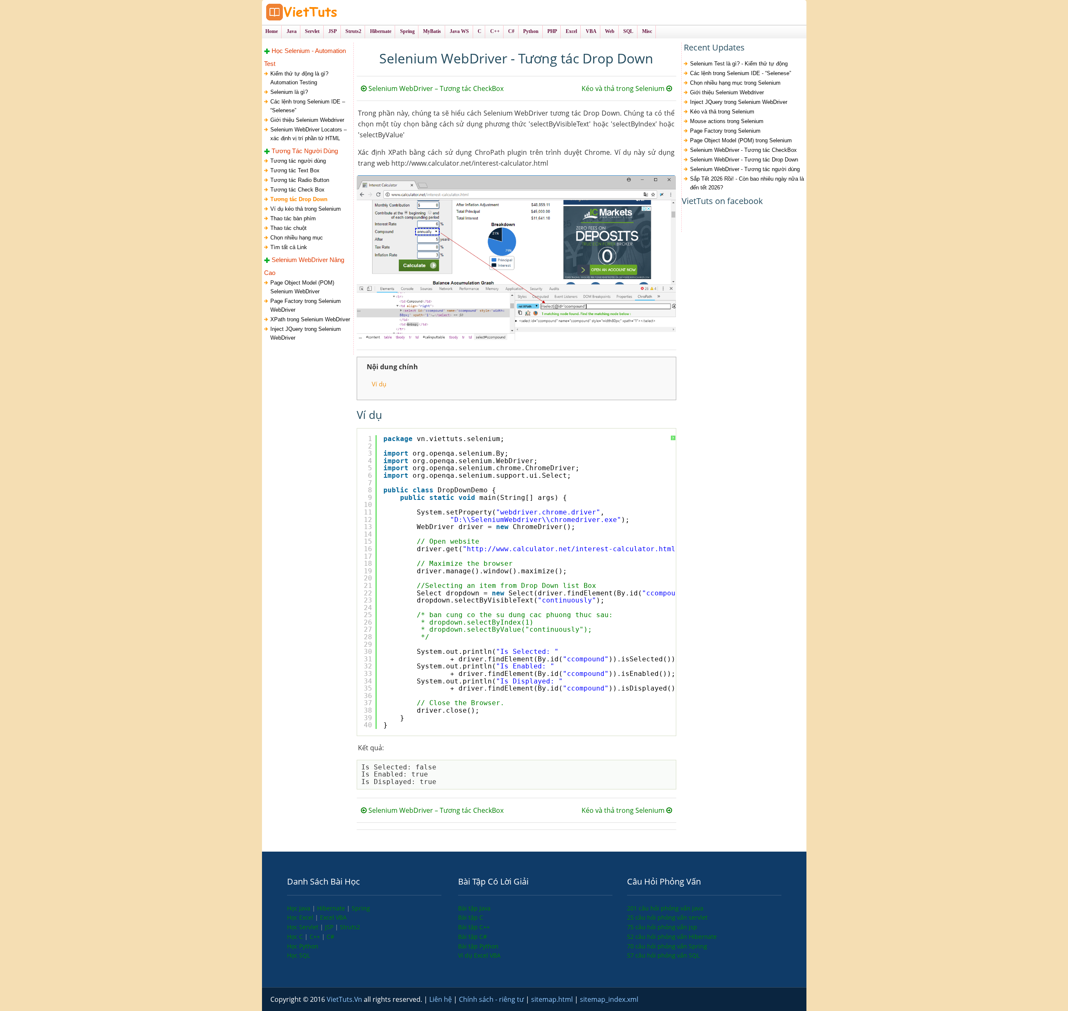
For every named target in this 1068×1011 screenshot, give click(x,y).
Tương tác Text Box (295, 170)
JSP (330, 927)
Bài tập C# (472, 936)
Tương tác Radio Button (299, 180)
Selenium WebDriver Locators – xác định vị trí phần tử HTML (308, 133)
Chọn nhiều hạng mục (296, 237)
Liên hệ (441, 999)
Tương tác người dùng (298, 161)
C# (330, 936)
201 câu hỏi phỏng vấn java (665, 908)
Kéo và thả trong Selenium (624, 88)
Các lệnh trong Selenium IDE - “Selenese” (740, 73)
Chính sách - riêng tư (492, 999)
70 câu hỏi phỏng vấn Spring (667, 946)
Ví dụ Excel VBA (479, 955)
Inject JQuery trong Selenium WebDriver (305, 333)
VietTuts (333, 12)
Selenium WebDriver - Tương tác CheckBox (743, 150)
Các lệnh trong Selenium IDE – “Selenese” (307, 105)
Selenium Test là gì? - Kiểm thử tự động (739, 64)
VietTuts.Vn (345, 999)
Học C (296, 936)
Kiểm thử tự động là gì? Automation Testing (299, 78)
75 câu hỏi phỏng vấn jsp (662, 927)
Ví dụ (379, 384)
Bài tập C (470, 917)
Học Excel (301, 917)
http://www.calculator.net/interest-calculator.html (571, 549)
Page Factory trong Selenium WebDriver (305, 305)
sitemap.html (552, 999)
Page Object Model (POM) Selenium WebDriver (302, 287)
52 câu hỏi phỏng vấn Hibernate (672, 936)
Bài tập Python (478, 946)
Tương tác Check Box (297, 190)
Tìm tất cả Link (288, 247)
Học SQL (298, 955)
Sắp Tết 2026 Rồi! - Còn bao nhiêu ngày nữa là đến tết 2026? (747, 183)
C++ (316, 936)
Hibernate (332, 908)
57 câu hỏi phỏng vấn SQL (663, 955)
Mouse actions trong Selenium (726, 121)
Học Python (302, 946)
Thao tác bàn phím (293, 218)
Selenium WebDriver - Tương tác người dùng (745, 169)
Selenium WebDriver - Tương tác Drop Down (744, 159)
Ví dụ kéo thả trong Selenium (305, 209)
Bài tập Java (474, 908)
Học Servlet (303, 927)
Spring (361, 908)
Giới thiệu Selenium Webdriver (307, 120)
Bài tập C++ (474, 927)
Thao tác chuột (288, 228)
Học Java (299, 908)
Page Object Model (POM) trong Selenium (741, 140)
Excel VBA (333, 917)
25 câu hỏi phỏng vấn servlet (667, 917)
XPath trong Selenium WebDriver (310, 319)
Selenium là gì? (289, 92)
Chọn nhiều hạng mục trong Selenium (735, 83)
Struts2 (350, 927)
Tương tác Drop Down (298, 199)
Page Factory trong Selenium (725, 131)
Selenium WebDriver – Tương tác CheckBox (435, 88)
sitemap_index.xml (609, 999)
